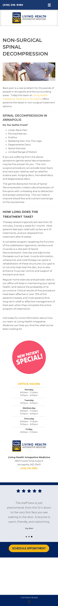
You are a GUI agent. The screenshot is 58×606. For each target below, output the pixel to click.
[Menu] (29, 602)
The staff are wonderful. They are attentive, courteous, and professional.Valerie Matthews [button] (26, 536)
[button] (29, 548)
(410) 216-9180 (13, 4)
